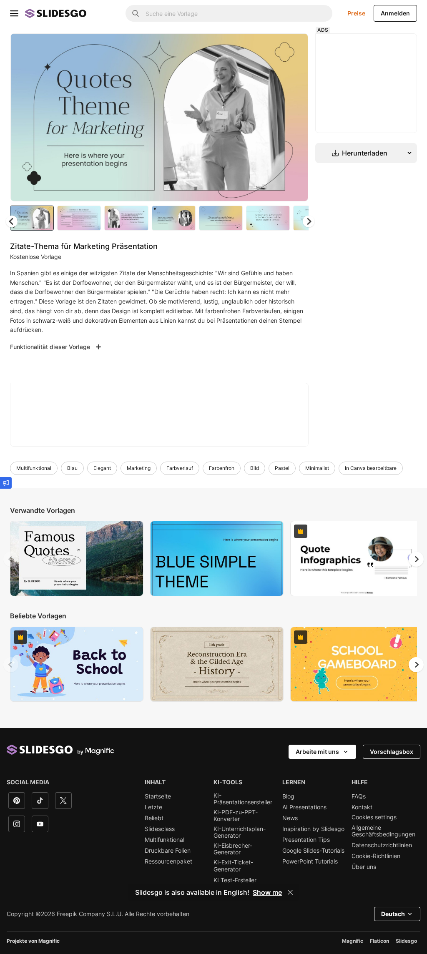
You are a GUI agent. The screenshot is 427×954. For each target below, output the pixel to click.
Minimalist (317, 468)
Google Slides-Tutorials (313, 850)
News (290, 818)
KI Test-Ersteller (235, 880)
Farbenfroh (221, 468)
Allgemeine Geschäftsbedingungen (383, 831)
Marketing (139, 468)
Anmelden (395, 13)
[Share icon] (294, 46)
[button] (308, 221)
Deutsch (393, 913)
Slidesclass (160, 829)
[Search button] (136, 13)
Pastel (282, 468)
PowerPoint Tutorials (310, 861)
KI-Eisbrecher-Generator (233, 849)
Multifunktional (33, 468)
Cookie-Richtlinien (376, 856)
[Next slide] (295, 117)
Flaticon (379, 941)
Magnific (352, 941)
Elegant (102, 468)
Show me (267, 892)
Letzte (153, 807)
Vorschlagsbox (391, 751)
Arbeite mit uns (317, 751)
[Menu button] (14, 13)
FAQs (359, 796)
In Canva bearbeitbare (371, 468)
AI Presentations (304, 807)
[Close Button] (290, 892)
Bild (254, 468)
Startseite (158, 796)
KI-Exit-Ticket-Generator (233, 865)
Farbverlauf (179, 468)
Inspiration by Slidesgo (313, 829)
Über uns (364, 867)
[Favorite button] (272, 46)
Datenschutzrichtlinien (382, 845)
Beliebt (154, 818)
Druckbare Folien (168, 850)
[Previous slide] (10, 559)
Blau (72, 468)
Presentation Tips (306, 839)
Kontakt (362, 807)
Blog (288, 796)
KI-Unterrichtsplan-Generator (240, 832)
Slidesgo (406, 941)
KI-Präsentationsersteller (243, 799)
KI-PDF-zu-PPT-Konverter (236, 815)
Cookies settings (374, 817)
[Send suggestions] (6, 483)
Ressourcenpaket (168, 861)
